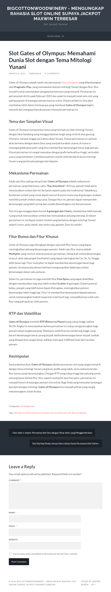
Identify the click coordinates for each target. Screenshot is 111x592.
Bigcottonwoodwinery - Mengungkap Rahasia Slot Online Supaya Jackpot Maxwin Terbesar (55, 13)
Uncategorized (27, 406)
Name (12, 512)
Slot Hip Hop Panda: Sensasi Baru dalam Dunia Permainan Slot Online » (65, 443)
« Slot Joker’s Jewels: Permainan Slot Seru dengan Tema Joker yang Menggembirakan (52, 432)
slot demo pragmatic (77, 412)
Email (13, 526)
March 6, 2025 (17, 73)
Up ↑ (93, 584)
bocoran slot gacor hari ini (44, 412)
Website (13, 539)
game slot (62, 412)
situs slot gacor (70, 82)
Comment (15, 480)
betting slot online (22, 412)
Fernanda (35, 73)
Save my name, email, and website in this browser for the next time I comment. (45, 554)
